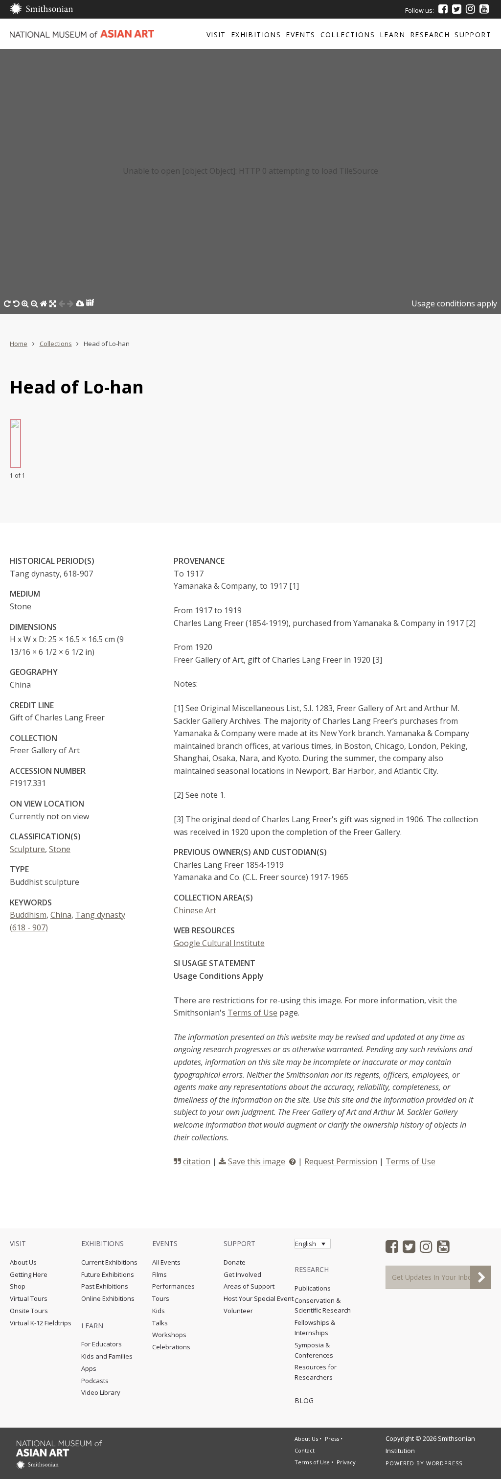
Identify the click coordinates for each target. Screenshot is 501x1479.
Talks (160, 1322)
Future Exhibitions (107, 1274)
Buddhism (28, 914)
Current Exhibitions (109, 1262)
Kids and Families (107, 1356)
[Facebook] (443, 8)
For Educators (101, 1344)
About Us (23, 1262)
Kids (158, 1310)
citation (196, 1161)
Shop (17, 1286)
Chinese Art (195, 910)
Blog (304, 1400)
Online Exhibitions (108, 1298)
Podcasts (95, 1380)
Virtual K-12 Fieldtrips (40, 1322)
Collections (56, 343)
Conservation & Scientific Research (323, 1305)
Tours (160, 1298)
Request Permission (340, 1161)
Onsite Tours (29, 1310)
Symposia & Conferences (314, 1350)
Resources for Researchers (316, 1372)
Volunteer (238, 1310)
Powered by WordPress (424, 1463)
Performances (173, 1286)
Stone (59, 849)
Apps (88, 1368)
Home (18, 343)
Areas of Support (249, 1286)
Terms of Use (252, 1012)
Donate (235, 1262)
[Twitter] (456, 8)
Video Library (100, 1392)
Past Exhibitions (104, 1286)
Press (332, 1438)
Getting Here (28, 1274)
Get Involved (242, 1274)
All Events (166, 1262)
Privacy (346, 1462)
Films (159, 1274)
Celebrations (171, 1346)
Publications (313, 1288)
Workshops (169, 1334)
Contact (305, 1450)
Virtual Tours (28, 1298)
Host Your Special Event (259, 1298)
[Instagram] (470, 8)
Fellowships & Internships (315, 1327)
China (60, 914)
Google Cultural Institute (219, 943)
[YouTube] (484, 8)
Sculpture (27, 849)
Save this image (256, 1161)
